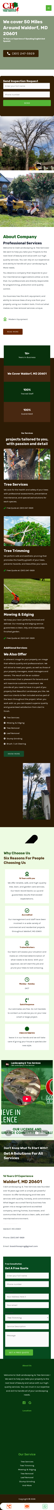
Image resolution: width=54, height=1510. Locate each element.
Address (9, 1291)
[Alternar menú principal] (49, 8)
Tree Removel (27, 1473)
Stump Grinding (27, 1481)
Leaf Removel (27, 1477)
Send (27, 103)
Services (9, 1312)
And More (27, 1485)
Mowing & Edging (27, 1469)
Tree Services (27, 1461)
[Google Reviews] (30, 1402)
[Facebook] (24, 1402)
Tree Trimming (27, 1465)
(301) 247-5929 (17, 1237)
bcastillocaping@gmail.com (24, 1246)
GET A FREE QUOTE (19, 1352)
